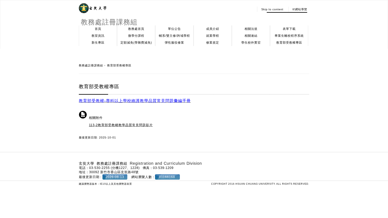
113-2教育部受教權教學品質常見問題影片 (121, 125)
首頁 (98, 28)
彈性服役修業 (174, 42)
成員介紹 (212, 28)
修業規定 (212, 42)
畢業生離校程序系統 (289, 35)
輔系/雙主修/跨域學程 (174, 35)
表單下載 (289, 28)
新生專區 (98, 42)
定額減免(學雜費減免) (136, 42)
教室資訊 (98, 35)
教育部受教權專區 (289, 42)
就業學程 (212, 35)
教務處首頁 (136, 28)
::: (250, 9)
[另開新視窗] (93, 8)
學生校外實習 (251, 42)
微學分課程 (136, 35)
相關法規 (251, 28)
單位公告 (174, 28)
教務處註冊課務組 (91, 65)
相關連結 (251, 35)
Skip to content (272, 9)
